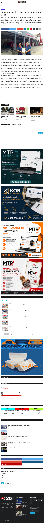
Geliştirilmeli (4, 479)
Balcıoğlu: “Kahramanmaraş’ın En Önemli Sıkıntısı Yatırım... (19, 442)
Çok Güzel (4, 473)
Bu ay (22, 422)
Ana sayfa (2, 5)
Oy (2, 483)
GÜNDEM (6, 5)
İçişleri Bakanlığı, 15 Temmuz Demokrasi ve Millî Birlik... (18, 430)
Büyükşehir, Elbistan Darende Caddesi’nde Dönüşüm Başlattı (19, 425)
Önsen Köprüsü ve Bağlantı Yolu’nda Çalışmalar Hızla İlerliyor (11, 97)
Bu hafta (7, 422)
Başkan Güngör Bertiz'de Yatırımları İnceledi (25, 507)
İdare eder (4, 477)
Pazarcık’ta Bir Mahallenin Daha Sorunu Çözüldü (25, 513)
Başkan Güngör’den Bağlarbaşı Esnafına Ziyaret (32, 96)
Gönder (40, 133)
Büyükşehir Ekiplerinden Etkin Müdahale (7, 117)
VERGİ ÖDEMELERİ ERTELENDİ (13, 447)
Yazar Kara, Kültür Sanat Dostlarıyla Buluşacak (21, 117)
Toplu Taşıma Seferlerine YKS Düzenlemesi (25, 501)
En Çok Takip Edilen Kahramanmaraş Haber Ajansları (17, 436)
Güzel (3, 475)
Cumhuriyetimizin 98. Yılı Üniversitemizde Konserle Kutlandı (35, 118)
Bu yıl (36, 422)
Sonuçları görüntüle (8, 483)
